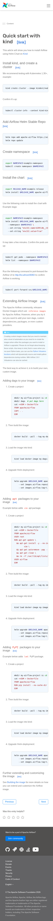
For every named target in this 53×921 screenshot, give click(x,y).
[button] (9, 884)
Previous (9, 801)
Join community (15, 838)
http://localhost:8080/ (25, 275)
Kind (25, 54)
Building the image (16, 782)
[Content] (4, 23)
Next (43, 801)
